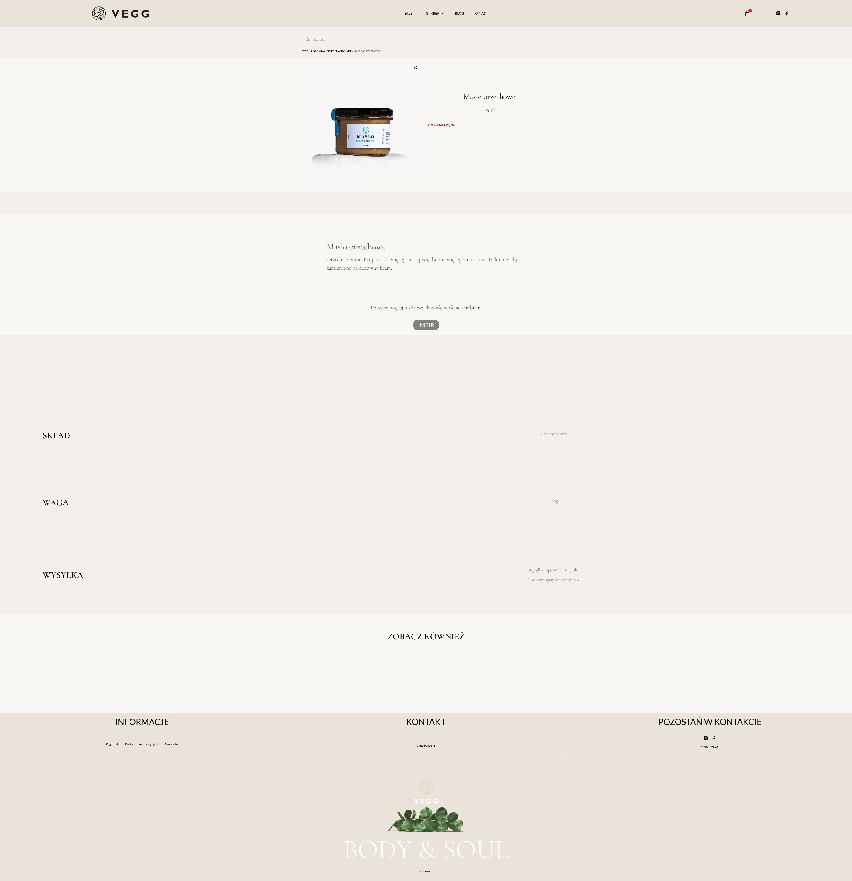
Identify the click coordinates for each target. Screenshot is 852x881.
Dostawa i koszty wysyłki (141, 744)
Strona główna (313, 51)
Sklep (330, 51)
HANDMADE (344, 51)
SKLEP (409, 13)
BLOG (459, 13)
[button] (416, 68)
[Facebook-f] (787, 13)
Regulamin (112, 744)
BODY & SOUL (426, 850)
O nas (480, 13)
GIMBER (432, 13)
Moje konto (170, 744)
